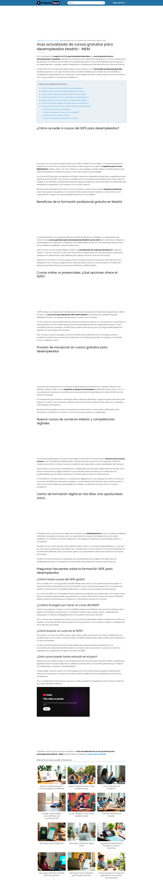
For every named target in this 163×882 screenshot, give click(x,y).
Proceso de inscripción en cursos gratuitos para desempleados (65, 97)
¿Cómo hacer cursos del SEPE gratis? (57, 109)
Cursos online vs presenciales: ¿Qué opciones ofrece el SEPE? (64, 94)
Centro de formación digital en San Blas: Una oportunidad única (65, 103)
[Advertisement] (81, 21)
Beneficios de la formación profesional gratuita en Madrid (63, 91)
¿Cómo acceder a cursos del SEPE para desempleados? (62, 88)
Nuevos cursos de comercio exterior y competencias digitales (64, 100)
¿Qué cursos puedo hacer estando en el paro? (61, 118)
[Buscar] (103, 2)
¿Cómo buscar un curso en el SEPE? (57, 115)
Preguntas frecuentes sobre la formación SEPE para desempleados (66, 106)
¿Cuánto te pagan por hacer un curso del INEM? (61, 112)
